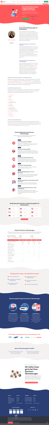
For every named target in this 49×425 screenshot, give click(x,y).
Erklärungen (10, 99)
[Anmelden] (42, 1)
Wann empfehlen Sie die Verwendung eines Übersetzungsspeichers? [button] (15, 280)
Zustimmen (10, 422)
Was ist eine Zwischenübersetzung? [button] (14, 276)
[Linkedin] (33, 409)
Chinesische (10, 83)
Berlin (11, 125)
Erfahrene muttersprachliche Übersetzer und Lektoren (16, 351)
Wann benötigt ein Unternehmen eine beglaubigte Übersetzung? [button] (31, 277)
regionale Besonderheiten (22, 54)
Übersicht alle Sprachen (20, 403)
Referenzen (27, 1)
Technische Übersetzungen (28, 399)
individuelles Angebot (23, 125)
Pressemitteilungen (11, 116)
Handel (34, 46)
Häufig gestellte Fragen (11, 400)
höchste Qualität (34, 64)
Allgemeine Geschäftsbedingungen (11, 398)
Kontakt (34, 1)
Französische (17, 83)
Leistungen (13, 1)
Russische (32, 80)
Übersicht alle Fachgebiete (28, 403)
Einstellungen (17, 422)
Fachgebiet (20, 235)
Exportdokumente (11, 100)
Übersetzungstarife (22, 1)
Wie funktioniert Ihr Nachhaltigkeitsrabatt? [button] (32, 284)
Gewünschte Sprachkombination (11, 235)
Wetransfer (21, 144)
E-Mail (37, 143)
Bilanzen (10, 97)
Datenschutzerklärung (11, 399)
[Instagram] (37, 409)
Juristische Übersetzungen (28, 397)
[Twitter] (28, 409)
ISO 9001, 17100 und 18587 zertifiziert (16, 352)
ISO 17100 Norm (35, 67)
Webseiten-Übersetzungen (28, 400)
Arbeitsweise (12, 122)
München (40, 124)
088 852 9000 (33, 18)
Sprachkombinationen (32, 39)
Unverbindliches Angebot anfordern (31, 382)
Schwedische (13, 83)
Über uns (31, 1)
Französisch (18, 398)
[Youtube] (35, 409)
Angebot (46, 1)
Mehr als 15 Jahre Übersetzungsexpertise (33, 353)
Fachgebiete (27, 395)
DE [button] (39, 1)
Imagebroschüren (11, 114)
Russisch (18, 400)
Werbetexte (30, 81)
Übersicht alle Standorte (36, 403)
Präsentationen (26, 81)
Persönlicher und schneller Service (16, 353)
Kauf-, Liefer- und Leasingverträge (13, 111)
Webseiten (22, 81)
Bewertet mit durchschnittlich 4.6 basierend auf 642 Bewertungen (33, 16)
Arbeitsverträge (11, 94)
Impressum (9, 403)
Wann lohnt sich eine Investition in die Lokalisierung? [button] (32, 281)
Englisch (18, 397)
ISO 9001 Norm (28, 67)
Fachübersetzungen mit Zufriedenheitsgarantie (33, 351)
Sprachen (17, 1)
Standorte (34, 395)
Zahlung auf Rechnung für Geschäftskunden (33, 352)
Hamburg (9, 125)
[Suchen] (37, 1)
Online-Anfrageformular (31, 143)
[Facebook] (30, 409)
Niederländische (22, 83)
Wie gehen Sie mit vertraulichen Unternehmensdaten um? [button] (13, 284)
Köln (14, 125)
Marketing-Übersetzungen (28, 398)
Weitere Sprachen (24, 219)
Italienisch (18, 399)
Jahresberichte (11, 103)
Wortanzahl (32, 235)
